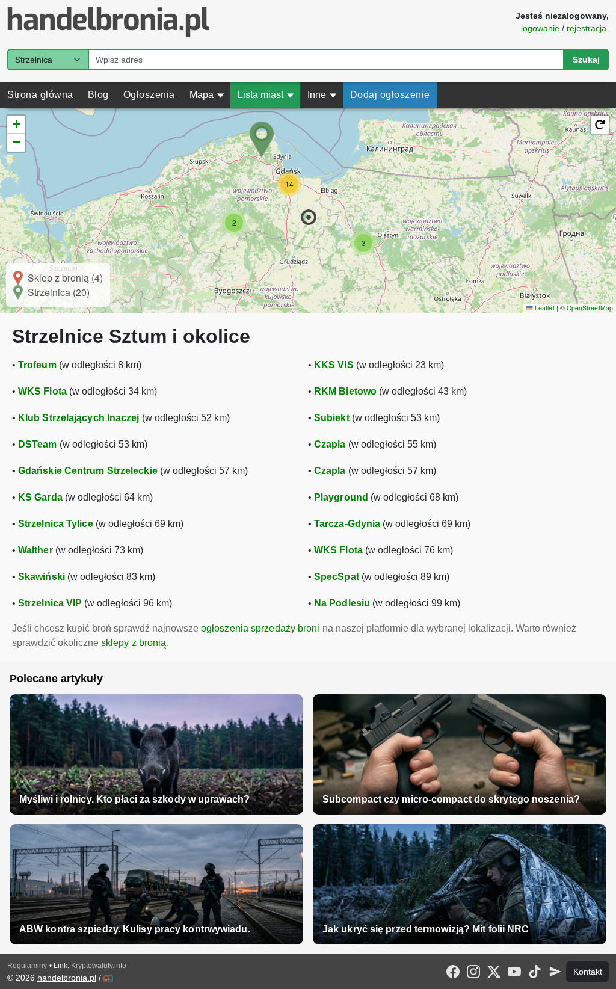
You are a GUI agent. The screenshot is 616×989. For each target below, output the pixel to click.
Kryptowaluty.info (98, 965)
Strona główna (40, 95)
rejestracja (586, 28)
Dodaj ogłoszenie (390, 95)
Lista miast (266, 95)
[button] (308, 217)
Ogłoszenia (149, 95)
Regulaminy (27, 965)
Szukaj (586, 59)
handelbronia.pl (66, 977)
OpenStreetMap (590, 307)
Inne (322, 95)
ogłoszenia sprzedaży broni (260, 628)
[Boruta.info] (108, 978)
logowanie (540, 28)
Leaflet (543, 307)
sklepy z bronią (134, 643)
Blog (98, 95)
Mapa (206, 95)
